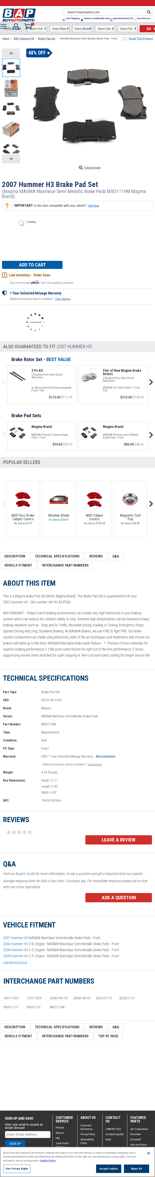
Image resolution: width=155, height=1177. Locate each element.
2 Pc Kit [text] (37, 370)
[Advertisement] (77, 1075)
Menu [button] (4, 26)
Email (108, 1139)
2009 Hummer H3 (15, 956)
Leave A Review (118, 840)
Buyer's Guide (25, 873)
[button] (72, 20)
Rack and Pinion (138, 1144)
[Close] (148, 1153)
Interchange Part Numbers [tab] (65, 565)
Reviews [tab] (96, 556)
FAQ (58, 1138)
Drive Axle (135, 1134)
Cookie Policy (48, 1160)
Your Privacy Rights (16, 1168)
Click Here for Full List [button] (15, 962)
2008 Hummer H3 (15, 950)
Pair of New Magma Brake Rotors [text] (122, 372)
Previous (4, 504)
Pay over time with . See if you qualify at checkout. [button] (42, 282)
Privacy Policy (88, 1134)
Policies (60, 1127)
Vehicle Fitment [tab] (18, 565)
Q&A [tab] (115, 556)
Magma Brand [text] (41, 426)
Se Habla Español (115, 1134)
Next (151, 504)
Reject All (136, 1168)
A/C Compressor (139, 1129)
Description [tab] (14, 556)
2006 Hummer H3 (15, 944)
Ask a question (119, 897)
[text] (52, 389)
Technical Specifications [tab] (57, 556)
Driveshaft (135, 1139)
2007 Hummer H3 (15, 938)
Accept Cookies (108, 1168)
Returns (60, 1132)
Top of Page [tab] (108, 1036)
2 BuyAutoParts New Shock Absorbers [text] (46, 376)
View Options (63, 298)
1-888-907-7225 (113, 1129)
